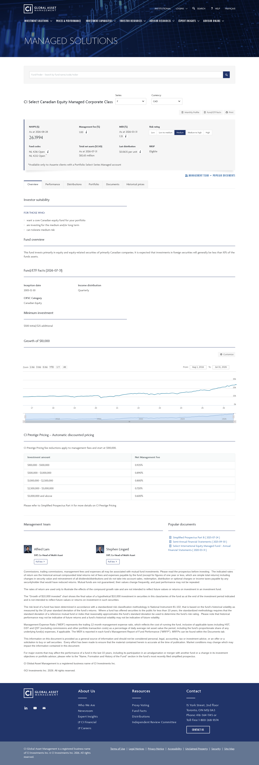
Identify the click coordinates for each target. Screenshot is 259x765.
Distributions (141, 716)
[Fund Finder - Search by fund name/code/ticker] (226, 74)
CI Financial (88, 722)
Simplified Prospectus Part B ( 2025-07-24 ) (196, 537)
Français (230, 8)
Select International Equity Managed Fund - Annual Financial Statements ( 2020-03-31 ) (199, 548)
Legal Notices (136, 748)
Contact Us (198, 730)
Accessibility (175, 748)
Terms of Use (117, 748)
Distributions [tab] (74, 184)
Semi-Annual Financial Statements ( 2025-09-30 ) (199, 541)
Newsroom (85, 711)
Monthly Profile (191, 112)
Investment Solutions (36, 21)
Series (118, 95)
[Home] (40, 8)
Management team (199, 175)
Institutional (163, 8)
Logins (180, 8)
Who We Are (86, 705)
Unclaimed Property (196, 748)
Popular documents (224, 175)
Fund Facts (139, 711)
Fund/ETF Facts (213, 112)
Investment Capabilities (99, 21)
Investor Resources (131, 21)
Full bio (39, 561)
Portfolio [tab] (94, 184)
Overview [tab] (32, 184)
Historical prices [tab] (135, 184)
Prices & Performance (68, 21)
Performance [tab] (52, 184)
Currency (156, 95)
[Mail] (44, 708)
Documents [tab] (112, 184)
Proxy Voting (140, 705)
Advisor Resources (160, 21)
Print (231, 112)
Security (216, 748)
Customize (228, 354)
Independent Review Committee (154, 722)
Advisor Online (211, 21)
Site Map (229, 748)
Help (217, 8)
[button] (126, 136)
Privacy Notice (156, 748)
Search (201, 8)
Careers (86, 728)
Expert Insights (187, 21)
